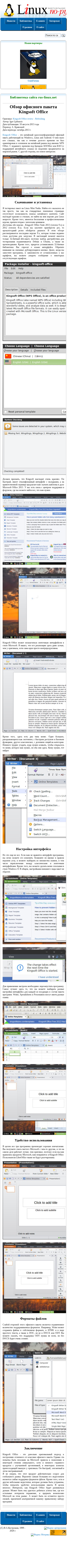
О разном (27, 27)
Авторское (54, 21)
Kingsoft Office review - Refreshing (29, 118)
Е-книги (40, 21)
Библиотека (26, 21)
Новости (11, 21)
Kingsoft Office (10, 135)
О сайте (40, 27)
